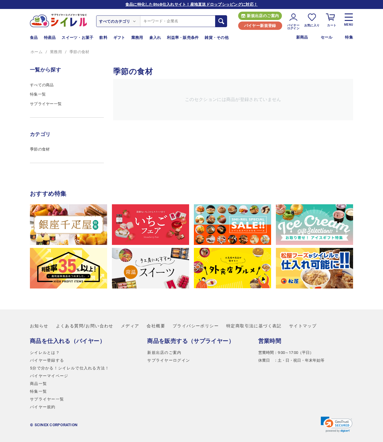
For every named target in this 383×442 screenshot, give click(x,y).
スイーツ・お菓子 (77, 37)
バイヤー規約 (43, 407)
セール (327, 37)
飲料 (103, 37)
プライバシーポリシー (196, 325)
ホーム (36, 52)
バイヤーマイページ (49, 376)
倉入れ (155, 37)
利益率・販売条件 (183, 37)
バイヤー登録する (47, 360)
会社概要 (156, 325)
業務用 (137, 37)
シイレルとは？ (45, 352)
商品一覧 (38, 383)
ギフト (119, 37)
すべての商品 (42, 85)
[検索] (221, 21)
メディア (130, 325)
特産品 (50, 37)
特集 (349, 37)
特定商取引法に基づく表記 (254, 325)
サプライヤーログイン (168, 360)
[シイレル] (58, 20)
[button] (336, 424)
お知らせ (39, 325)
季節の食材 (40, 149)
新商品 (302, 37)
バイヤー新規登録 (260, 25)
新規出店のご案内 (263, 15)
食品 (34, 37)
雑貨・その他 (217, 37)
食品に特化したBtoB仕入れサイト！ (191, 4)
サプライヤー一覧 (46, 104)
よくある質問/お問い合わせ (84, 325)
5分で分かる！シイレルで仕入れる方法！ (70, 368)
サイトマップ (303, 325)
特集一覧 (38, 94)
